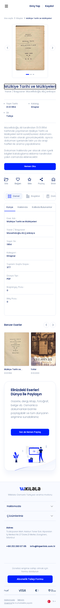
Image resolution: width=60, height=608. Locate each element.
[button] (6, 181)
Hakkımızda (14, 506)
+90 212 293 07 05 (16, 546)
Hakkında (23, 207)
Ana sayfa (8, 18)
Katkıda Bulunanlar (42, 207)
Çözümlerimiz (15, 516)
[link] (30, 490)
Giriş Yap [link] (34, 6)
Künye (9, 207)
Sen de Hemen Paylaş (30, 432)
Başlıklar (35, 196)
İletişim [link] (21, 599)
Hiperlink (8, 603)
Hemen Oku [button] (30, 166)
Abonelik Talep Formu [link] (30, 579)
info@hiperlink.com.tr (42, 546)
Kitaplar (19, 18)
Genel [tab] (16, 196)
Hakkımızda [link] (9, 599)
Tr (53, 601)
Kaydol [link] (49, 6)
